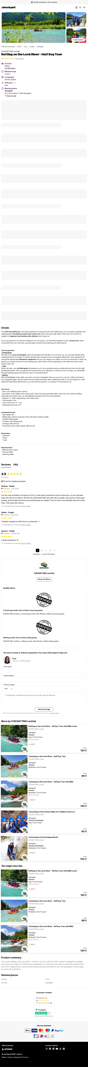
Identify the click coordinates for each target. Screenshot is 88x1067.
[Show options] (11, 688)
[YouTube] (57, 1048)
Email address (8, 676)
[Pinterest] (63, 1048)
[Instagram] (46, 1048)
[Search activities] (80, 7)
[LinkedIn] (53, 1048)
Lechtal (32, 46)
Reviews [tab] (6, 464)
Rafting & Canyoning (8, 46)
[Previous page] (33, 550)
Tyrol (25, 46)
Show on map (11, 96)
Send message (44, 709)
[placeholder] (84, 7)
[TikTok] (60, 1048)
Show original (25, 506)
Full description (10, 68)
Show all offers (44, 579)
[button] (34, 27)
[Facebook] (50, 1048)
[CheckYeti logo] (38, 7)
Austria (19, 46)
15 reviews (19, 58)
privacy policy (55, 713)
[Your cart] (76, 7)
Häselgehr (40, 46)
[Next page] (54, 550)
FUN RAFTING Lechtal (10, 51)
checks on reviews (19, 481)
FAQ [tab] (15, 464)
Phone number (9, 685)
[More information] (15, 82)
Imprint (19, 1054)
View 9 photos (79, 40)
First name (7, 666)
